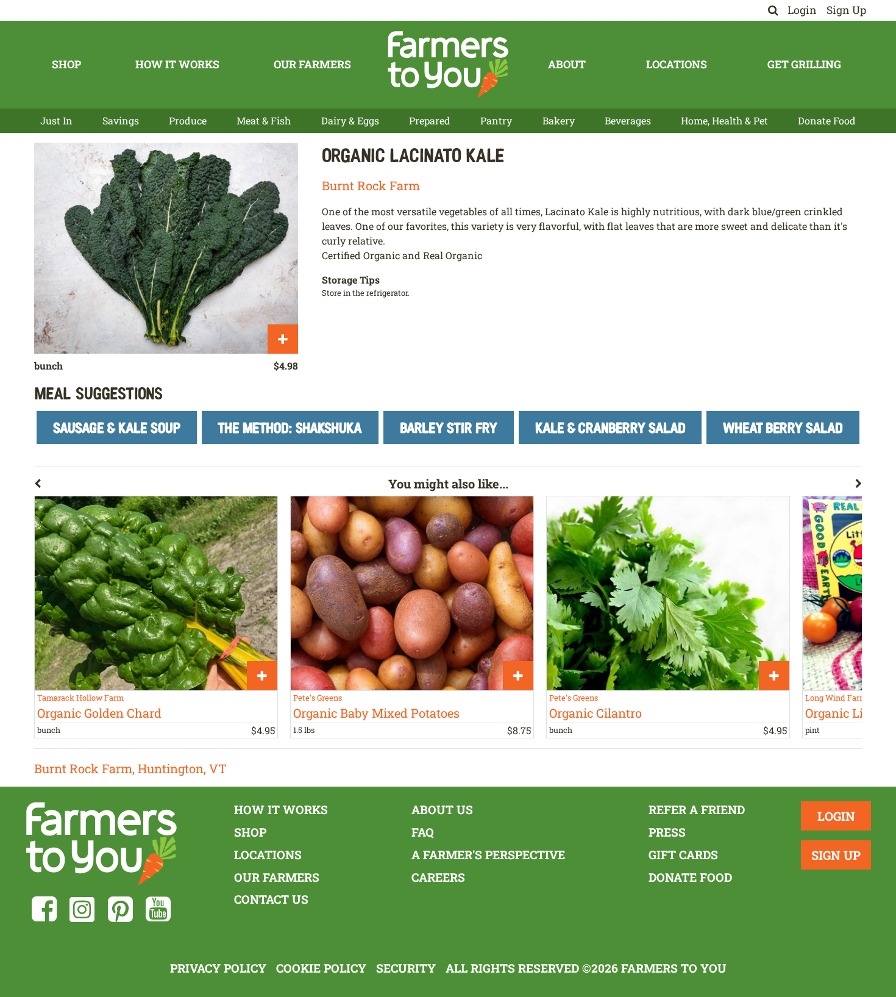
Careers (438, 877)
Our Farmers (312, 64)
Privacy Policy (218, 968)
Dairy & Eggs (350, 120)
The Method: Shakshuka (290, 427)
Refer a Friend (697, 809)
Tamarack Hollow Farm (80, 697)
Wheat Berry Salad (783, 427)
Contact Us (271, 899)
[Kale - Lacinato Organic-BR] (166, 248)
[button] (211, 486)
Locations (676, 64)
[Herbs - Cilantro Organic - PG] (668, 593)
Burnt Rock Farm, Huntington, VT (130, 768)
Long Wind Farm (836, 697)
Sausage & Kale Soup (116, 427)
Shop (66, 64)
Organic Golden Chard (99, 713)
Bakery (558, 120)
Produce (188, 120)
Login (802, 10)
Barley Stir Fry (448, 427)
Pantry (496, 120)
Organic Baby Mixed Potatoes (376, 713)
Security (406, 968)
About (567, 64)
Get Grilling (804, 64)
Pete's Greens (317, 697)
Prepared (429, 120)
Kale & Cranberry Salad (610, 427)
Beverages (628, 120)
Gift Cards (683, 854)
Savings (120, 120)
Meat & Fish (263, 120)
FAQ (422, 832)
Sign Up (846, 10)
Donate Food (827, 120)
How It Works (177, 64)
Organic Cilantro (595, 713)
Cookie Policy (321, 968)
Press (667, 832)
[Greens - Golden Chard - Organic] (156, 593)
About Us (442, 809)
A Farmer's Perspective (488, 854)
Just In (56, 120)
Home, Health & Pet (724, 120)
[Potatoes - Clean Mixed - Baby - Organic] (412, 593)
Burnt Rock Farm (371, 185)
